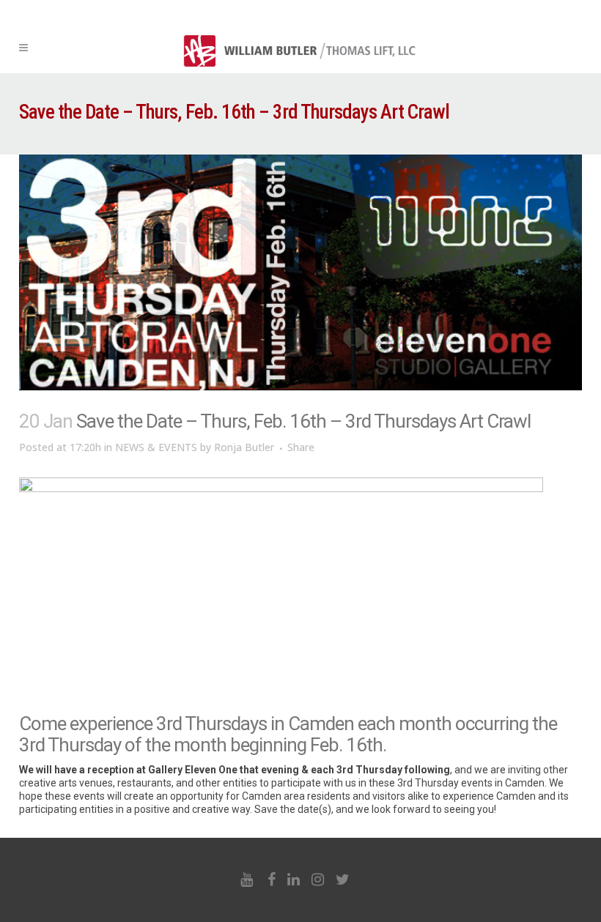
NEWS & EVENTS (156, 447)
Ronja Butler (244, 447)
